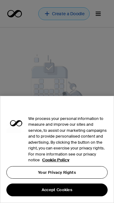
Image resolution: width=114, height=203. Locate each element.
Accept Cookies (57, 189)
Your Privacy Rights (57, 172)
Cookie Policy (55, 160)
